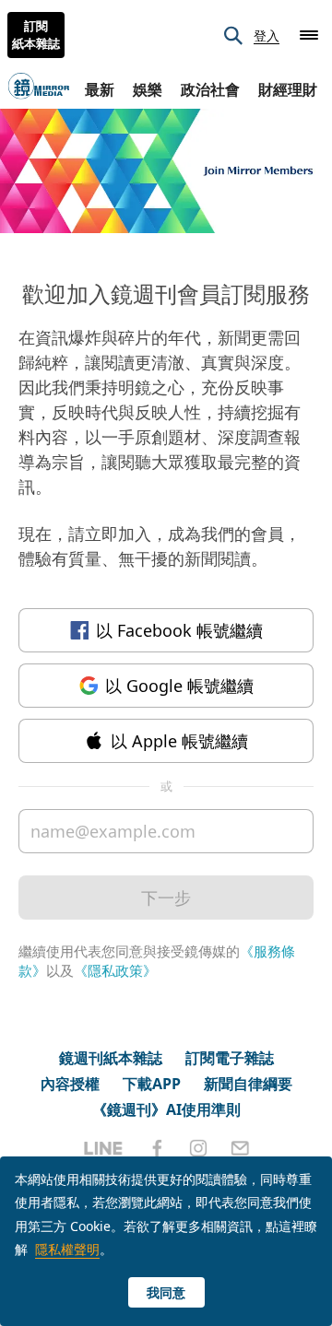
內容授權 (70, 1084)
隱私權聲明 (67, 1249)
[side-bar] (309, 35)
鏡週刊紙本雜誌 (110, 1058)
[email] (240, 1148)
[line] (103, 1148)
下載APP (152, 1084)
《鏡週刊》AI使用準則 (166, 1109)
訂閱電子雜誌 (229, 1058)
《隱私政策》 (115, 970)
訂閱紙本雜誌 (36, 35)
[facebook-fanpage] (157, 1148)
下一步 (166, 897)
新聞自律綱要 (248, 1084)
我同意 (166, 1292)
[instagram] (198, 1148)
